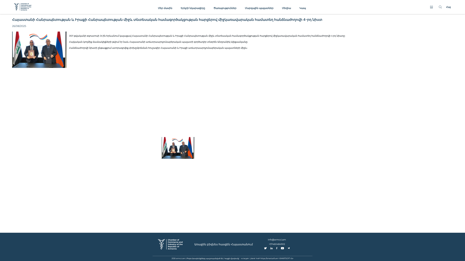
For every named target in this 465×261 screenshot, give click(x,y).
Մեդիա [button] (286, 8)
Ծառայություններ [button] (225, 8)
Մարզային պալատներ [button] (259, 8)
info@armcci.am (277, 239)
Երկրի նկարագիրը (193, 8)
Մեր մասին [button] (165, 8)
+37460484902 (277, 244)
